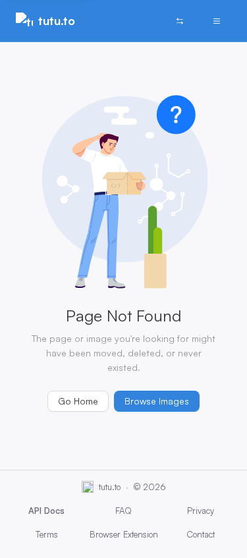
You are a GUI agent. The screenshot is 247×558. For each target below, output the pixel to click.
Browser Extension (124, 534)
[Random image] (179, 21)
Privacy (200, 510)
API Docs (46, 510)
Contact (200, 534)
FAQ (123, 510)
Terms (47, 534)
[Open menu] (216, 21)
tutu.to (56, 20)
